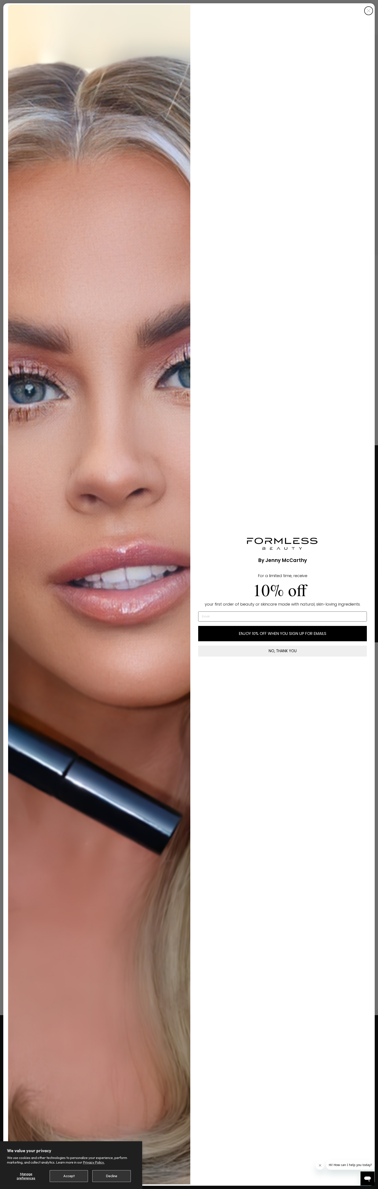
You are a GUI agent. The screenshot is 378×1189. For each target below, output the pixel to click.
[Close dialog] (368, 11)
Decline (111, 1176)
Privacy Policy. (94, 1162)
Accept (69, 1176)
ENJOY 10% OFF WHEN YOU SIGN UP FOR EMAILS (282, 633)
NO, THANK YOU (283, 651)
